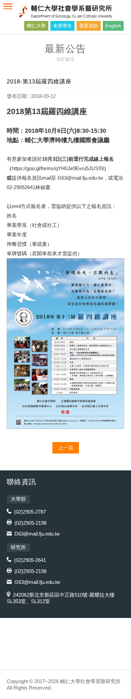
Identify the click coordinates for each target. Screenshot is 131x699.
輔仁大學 (36, 25)
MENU (7, 6)
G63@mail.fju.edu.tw (80, 178)
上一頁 (65, 447)
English (113, 25)
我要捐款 (88, 25)
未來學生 (62, 25)
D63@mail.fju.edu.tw (37, 534)
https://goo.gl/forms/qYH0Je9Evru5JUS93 (58, 168)
